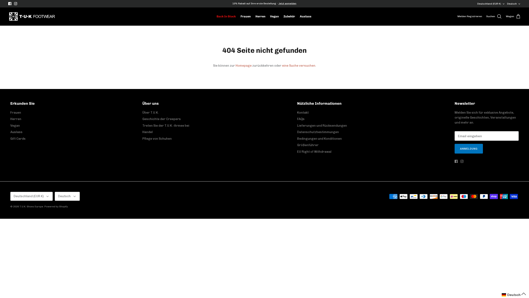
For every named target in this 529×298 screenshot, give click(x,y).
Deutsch (512, 3)
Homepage (244, 65)
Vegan (274, 16)
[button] (514, 295)
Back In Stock (226, 16)
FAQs (301, 119)
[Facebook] (9, 3)
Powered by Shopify (56, 206)
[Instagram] (15, 3)
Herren (260, 16)
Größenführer (308, 145)
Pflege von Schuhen (157, 139)
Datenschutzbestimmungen (318, 132)
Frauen (246, 16)
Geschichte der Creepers (161, 119)
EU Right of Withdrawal (314, 152)
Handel (147, 132)
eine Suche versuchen (298, 65)
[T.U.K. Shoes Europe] (32, 17)
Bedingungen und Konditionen (319, 139)
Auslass (305, 16)
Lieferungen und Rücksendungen (322, 125)
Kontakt (303, 112)
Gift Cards (18, 139)
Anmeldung (469, 148)
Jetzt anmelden (287, 3)
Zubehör (289, 16)
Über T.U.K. (150, 112)
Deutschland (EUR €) (489, 3)
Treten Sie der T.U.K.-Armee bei (165, 125)
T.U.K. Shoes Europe (31, 206)
